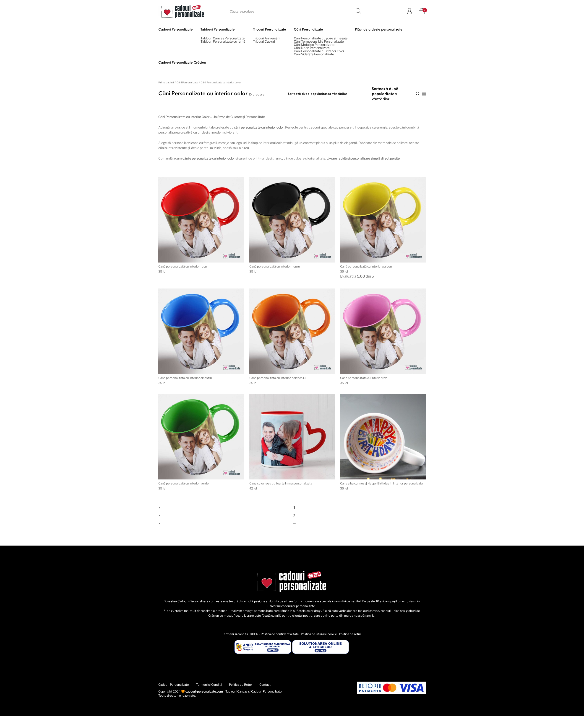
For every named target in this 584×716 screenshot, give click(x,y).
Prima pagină (166, 82)
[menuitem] (175, 39)
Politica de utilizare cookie (319, 634)
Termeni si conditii (235, 634)
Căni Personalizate (187, 82)
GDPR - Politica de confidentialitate (274, 634)
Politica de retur (350, 634)
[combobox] (385, 94)
